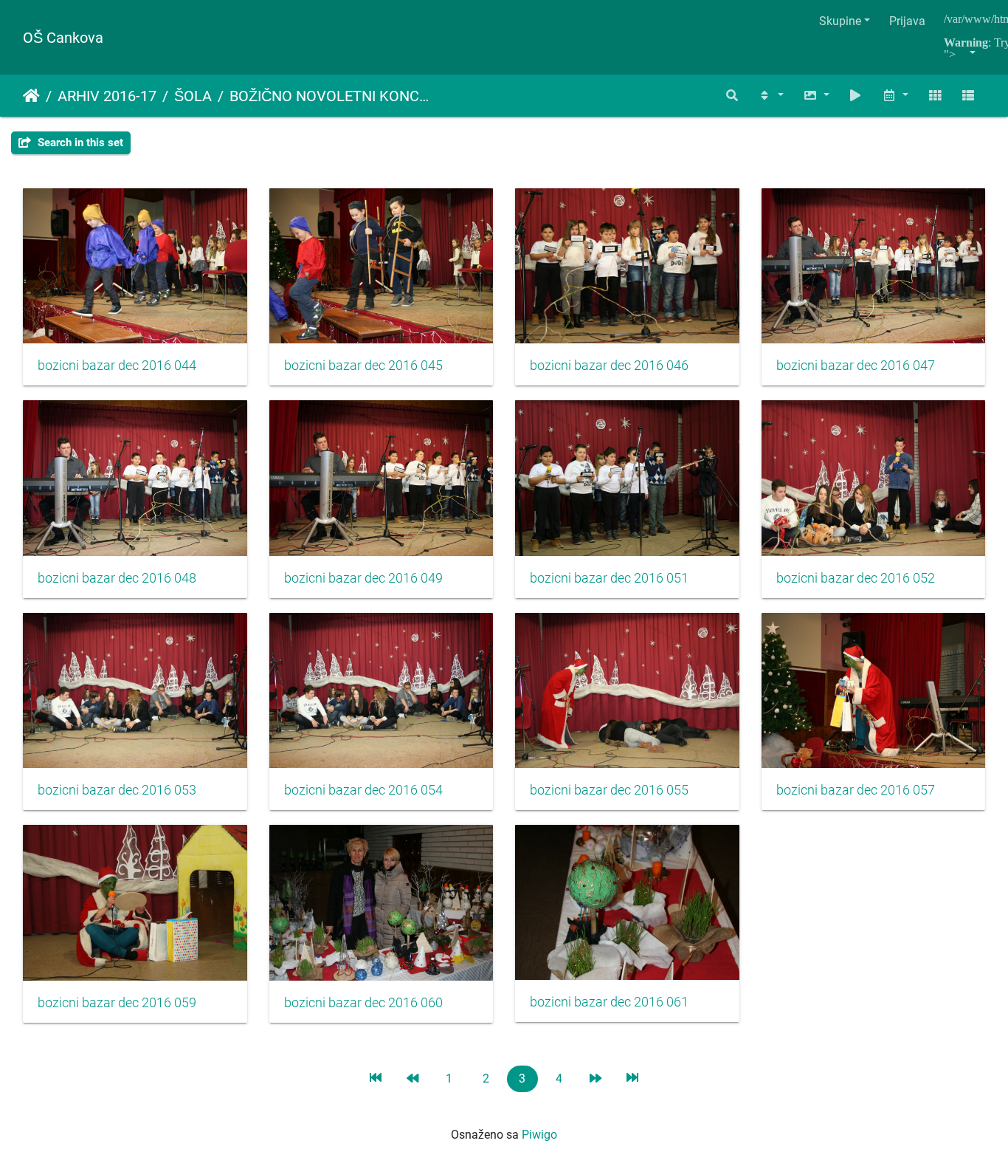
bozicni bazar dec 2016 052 (855, 578)
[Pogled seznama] (968, 95)
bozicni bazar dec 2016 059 (117, 1002)
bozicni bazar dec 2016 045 (363, 365)
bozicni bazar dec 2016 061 (609, 1002)
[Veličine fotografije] (816, 95)
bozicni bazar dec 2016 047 (855, 365)
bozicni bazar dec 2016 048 (117, 578)
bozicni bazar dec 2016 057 (855, 790)
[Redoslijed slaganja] (770, 95)
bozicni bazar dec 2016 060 (363, 1002)
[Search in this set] (732, 95)
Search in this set (79, 142)
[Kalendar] (895, 95)
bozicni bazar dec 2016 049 (363, 578)
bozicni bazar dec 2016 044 (117, 365)
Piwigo (539, 1135)
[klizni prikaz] (856, 95)
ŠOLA (193, 96)
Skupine (840, 21)
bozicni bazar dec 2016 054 (363, 790)
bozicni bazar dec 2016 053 (117, 790)
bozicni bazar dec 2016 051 (609, 578)
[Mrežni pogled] (935, 95)
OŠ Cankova (63, 38)
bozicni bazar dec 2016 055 (609, 790)
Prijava (907, 21)
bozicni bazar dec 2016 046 (609, 365)
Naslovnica (31, 96)
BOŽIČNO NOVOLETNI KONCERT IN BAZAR (331, 96)
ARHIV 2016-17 (107, 96)
